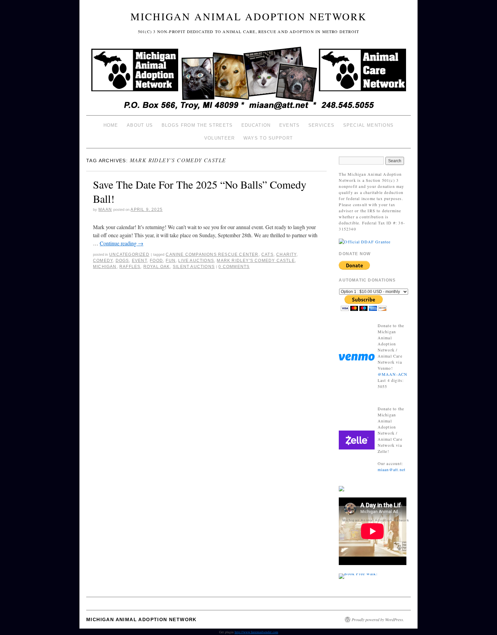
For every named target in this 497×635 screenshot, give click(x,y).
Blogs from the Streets (197, 125)
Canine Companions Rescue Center (212, 254)
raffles (129, 266)
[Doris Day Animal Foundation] (364, 241)
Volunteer (219, 138)
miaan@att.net (392, 469)
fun (170, 260)
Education (256, 125)
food (156, 260)
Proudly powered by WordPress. (378, 619)
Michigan (105, 266)
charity (286, 254)
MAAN (105, 209)
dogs (122, 260)
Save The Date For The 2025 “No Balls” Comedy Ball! (199, 191)
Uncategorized (129, 254)
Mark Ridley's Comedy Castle (255, 260)
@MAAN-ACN (393, 374)
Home (110, 125)
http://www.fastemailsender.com (256, 632)
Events (289, 125)
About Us (140, 125)
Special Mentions (368, 125)
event (139, 260)
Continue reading (121, 243)
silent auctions (194, 266)
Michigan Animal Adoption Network (249, 16)
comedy (103, 260)
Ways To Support (268, 138)
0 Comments (234, 266)
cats (267, 254)
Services (321, 125)
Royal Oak (156, 266)
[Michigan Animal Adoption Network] (248, 79)
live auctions (196, 260)
